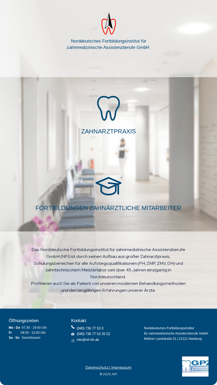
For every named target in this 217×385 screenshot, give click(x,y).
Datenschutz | (98, 367)
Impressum (121, 367)
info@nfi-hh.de (88, 340)
